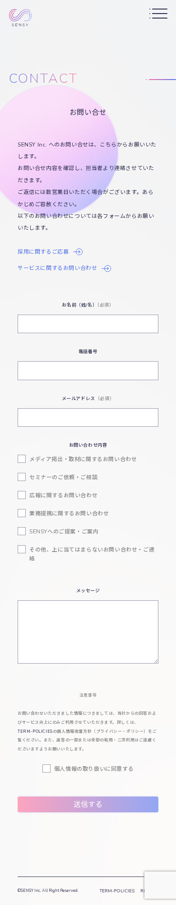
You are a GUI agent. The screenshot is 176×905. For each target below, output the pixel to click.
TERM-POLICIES (35, 731)
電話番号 (88, 352)
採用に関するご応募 (43, 251)
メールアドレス (88, 399)
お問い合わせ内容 (88, 445)
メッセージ (88, 591)
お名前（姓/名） (88, 305)
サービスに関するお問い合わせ (57, 268)
